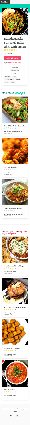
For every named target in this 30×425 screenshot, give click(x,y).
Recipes (11, 409)
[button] (28, 2)
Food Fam (5, 2)
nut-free (18, 79)
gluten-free (7, 76)
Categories (24, 409)
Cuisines (15, 411)
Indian (14, 76)
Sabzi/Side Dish (15, 70)
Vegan (12, 82)
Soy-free (7, 82)
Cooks (17, 409)
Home (5, 409)
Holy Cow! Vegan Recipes (15, 62)
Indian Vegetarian (9, 79)
